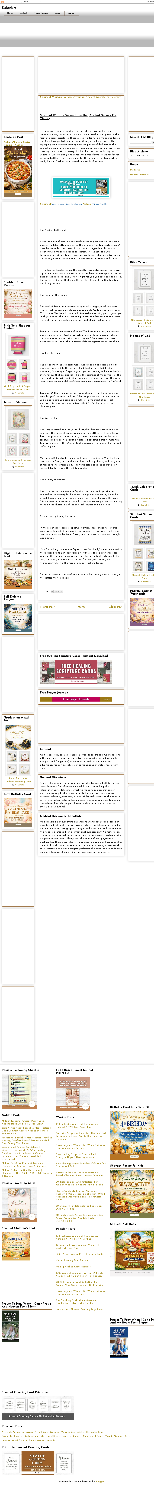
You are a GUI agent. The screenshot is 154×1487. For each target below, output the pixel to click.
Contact (23, 13)
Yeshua (86, 204)
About (58, 13)
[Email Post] (47, 591)
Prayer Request (41, 13)
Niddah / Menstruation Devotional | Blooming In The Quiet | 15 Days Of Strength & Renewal (27, 1173)
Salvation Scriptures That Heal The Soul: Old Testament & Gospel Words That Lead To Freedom (81, 1136)
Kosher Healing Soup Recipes (72, 1260)
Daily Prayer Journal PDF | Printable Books (79, 1254)
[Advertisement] (76, 36)
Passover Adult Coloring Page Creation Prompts (28, 1440)
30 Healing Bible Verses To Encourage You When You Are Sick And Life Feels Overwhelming (79, 1218)
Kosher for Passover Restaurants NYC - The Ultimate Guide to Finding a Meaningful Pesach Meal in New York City (66, 1436)
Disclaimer (135, 170)
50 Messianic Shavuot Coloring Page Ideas (79, 1309)
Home (10, 13)
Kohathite (9, 8)
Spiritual (45, 204)
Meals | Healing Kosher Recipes (73, 1267)
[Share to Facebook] (59, 591)
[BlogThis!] (54, 591)
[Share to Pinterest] (61, 591)
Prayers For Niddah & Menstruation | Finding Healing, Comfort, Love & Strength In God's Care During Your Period (27, 1141)
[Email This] (52, 591)
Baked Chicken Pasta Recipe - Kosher (17, 143)
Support (71, 13)
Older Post (115, 606)
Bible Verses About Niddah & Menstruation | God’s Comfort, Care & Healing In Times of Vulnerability (26, 1131)
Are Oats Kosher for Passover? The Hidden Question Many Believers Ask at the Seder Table (53, 1432)
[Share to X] (57, 591)
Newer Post (47, 606)
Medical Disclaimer (139, 175)
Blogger (99, 1482)
